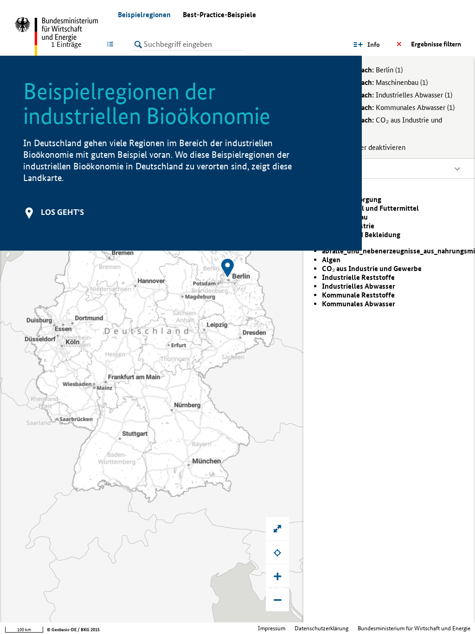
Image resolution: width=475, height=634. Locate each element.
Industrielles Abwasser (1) (390, 95)
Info (373, 44)
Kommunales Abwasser (358, 303)
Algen (331, 259)
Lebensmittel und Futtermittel (370, 208)
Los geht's (62, 212)
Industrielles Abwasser (358, 286)
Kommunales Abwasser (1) (391, 107)
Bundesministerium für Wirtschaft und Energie (414, 628)
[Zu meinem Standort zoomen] (277, 552)
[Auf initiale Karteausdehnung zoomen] (277, 528)
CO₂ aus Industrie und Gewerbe (372, 268)
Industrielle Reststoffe (358, 277)
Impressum (271, 628)
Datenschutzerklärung (321, 628)
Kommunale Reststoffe (358, 295)
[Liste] (112, 44)
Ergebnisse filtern (436, 44)
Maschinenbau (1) (378, 82)
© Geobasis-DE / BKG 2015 (73, 629)
